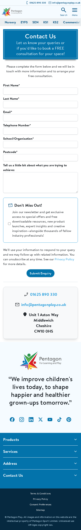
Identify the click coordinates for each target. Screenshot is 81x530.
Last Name (11, 98)
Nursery (10, 22)
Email (7, 111)
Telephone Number (17, 125)
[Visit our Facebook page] (12, 419)
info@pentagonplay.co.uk (66, 2)
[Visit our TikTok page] (59, 419)
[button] (40, 273)
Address (10, 463)
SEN (35, 22)
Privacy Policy (64, 259)
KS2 (55, 22)
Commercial (71, 22)
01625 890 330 (37, 2)
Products (11, 439)
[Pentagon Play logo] (12, 11)
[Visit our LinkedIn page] (31, 419)
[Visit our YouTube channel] (50, 419)
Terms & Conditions (40, 493)
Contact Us (13, 475)
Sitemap (40, 510)
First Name (11, 85)
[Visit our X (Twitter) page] (40, 419)
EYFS (24, 22)
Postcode (10, 151)
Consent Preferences (40, 504)
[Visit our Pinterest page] (69, 419)
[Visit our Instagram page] (22, 419)
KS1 (45, 22)
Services (10, 451)
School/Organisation (18, 138)
